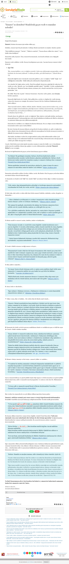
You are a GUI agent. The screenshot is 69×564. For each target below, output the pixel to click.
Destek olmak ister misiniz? (62, 553)
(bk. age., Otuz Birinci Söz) (41, 353)
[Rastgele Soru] (59, 2)
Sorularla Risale (9, 498)
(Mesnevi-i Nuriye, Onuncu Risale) (25, 259)
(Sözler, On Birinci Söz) (50, 167)
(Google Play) (9, 555)
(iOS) (13, 555)
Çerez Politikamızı (30, 562)
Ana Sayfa (3, 21)
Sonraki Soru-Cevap (48, 492)
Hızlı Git (54, 1)
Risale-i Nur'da (60, 10)
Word (12, 504)
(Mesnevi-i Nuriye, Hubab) (48, 201)
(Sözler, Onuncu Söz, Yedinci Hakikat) (31, 342)
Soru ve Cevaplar (9, 21)
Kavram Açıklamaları (18, 21)
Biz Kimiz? (21, 560)
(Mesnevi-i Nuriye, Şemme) (16, 410)
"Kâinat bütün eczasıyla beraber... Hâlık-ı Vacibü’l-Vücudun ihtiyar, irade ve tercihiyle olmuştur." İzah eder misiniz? (32, 546)
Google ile (59, 9)
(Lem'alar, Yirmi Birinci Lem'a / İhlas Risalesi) (30, 372)
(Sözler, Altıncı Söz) (49, 214)
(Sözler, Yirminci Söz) (39, 321)
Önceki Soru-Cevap (21, 492)
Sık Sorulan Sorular (30, 560)
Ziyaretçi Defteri (40, 560)
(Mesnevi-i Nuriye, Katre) (40, 240)
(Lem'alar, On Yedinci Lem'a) (24, 273)
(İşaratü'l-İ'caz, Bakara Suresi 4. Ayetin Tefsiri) (22, 388)
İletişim (48, 560)
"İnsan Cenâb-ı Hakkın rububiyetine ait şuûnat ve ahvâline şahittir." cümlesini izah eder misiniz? (28, 535)
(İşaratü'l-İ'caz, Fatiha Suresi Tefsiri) (19, 162)
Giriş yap (14, 1)
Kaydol (5, 1)
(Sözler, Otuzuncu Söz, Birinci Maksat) (47, 187)
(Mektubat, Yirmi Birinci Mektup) (35, 293)
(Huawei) (17, 555)
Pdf (18, 504)
